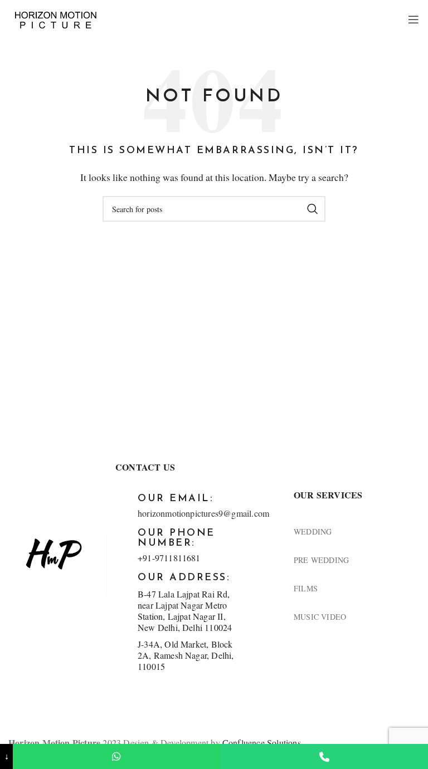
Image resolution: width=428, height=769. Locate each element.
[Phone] (324, 756)
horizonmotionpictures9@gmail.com (203, 513)
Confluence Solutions (261, 742)
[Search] (312, 209)
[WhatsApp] (116, 756)
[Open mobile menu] (413, 19)
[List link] (357, 532)
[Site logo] (55, 18)
